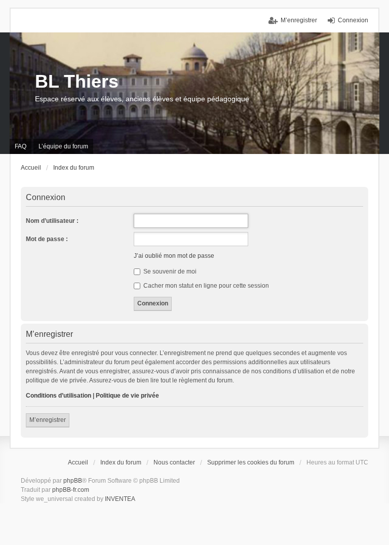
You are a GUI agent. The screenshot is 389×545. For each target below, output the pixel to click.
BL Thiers (77, 81)
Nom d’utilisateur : (52, 220)
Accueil (78, 462)
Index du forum (120, 462)
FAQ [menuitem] (20, 146)
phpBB (72, 480)
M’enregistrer (47, 419)
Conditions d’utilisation (58, 395)
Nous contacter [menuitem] (174, 462)
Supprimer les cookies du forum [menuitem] (250, 462)
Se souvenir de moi (169, 271)
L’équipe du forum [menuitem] (63, 146)
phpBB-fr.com (70, 489)
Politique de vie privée (127, 395)
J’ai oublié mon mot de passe (174, 255)
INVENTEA (120, 498)
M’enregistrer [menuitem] (299, 20)
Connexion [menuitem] (353, 20)
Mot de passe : (47, 239)
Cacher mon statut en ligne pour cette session (205, 285)
